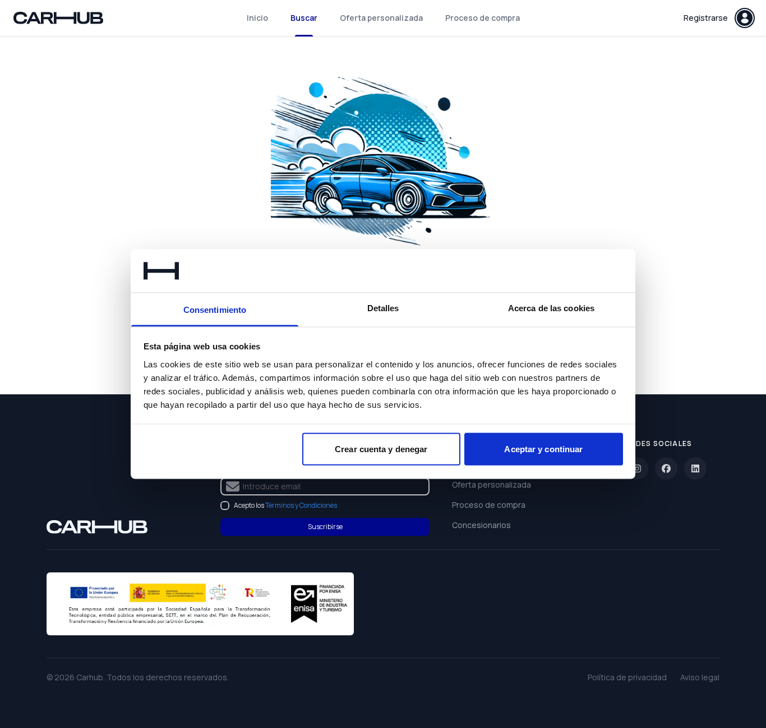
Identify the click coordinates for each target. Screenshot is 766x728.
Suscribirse (325, 526)
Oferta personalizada (381, 17)
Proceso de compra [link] (488, 504)
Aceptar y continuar (543, 449)
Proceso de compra (482, 17)
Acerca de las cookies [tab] (551, 307)
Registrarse (706, 17)
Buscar (303, 17)
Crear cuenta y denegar (381, 449)
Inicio (257, 17)
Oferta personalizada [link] (491, 484)
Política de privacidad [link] (627, 677)
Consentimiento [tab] (214, 309)
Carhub (89, 677)
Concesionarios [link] (481, 525)
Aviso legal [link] (699, 677)
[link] (97, 527)
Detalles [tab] (383, 307)
